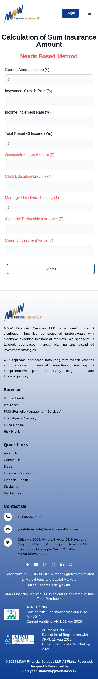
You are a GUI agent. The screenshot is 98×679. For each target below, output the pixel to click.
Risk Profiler (13, 431)
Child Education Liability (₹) (28, 176)
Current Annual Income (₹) (27, 70)
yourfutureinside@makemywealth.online (48, 529)
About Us (11, 453)
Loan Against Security (20, 418)
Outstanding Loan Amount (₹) (29, 155)
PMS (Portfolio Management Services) (32, 411)
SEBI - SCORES (40, 574)
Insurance (11, 405)
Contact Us (12, 460)
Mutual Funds (14, 398)
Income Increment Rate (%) (28, 112)
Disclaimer (12, 486)
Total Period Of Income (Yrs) (28, 134)
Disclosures (12, 493)
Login (70, 13)
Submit (51, 269)
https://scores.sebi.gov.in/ (49, 585)
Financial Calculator (19, 473)
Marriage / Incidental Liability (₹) (32, 198)
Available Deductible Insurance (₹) (34, 219)
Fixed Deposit (14, 425)
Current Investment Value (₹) (29, 240)
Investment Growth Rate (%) (28, 91)
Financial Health (16, 480)
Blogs (8, 466)
